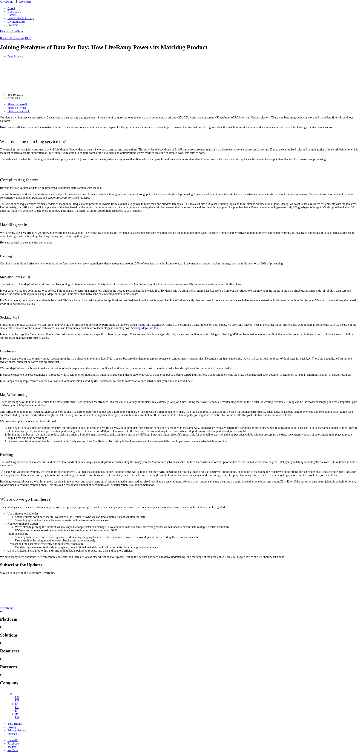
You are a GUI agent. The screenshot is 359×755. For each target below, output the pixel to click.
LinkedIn (12, 740)
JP (16, 714)
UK (17, 717)
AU (9, 693)
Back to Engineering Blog (15, 38)
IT (16, 710)
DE (17, 700)
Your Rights (14, 723)
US (17, 697)
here (190, 381)
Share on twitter (16, 107)
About (11, 8)
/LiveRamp (7, 1)
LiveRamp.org (16, 21)
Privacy (11, 727)
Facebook (13, 743)
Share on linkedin (17, 104)
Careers (11, 14)
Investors (12, 25)
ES (17, 703)
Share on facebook (18, 111)
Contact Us (14, 11)
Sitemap (12, 733)
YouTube (12, 750)
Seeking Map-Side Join (145, 328)
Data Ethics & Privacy (20, 18)
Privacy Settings (17, 730)
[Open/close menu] (1, 35)
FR (17, 707)
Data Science (15, 56)
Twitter (11, 746)
